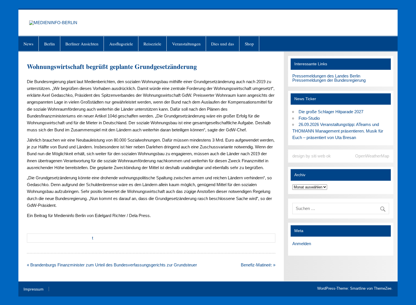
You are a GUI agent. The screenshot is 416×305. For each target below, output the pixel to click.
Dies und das (222, 44)
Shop (249, 44)
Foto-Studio (309, 118)
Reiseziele (152, 44)
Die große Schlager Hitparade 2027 (331, 111)
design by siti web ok (311, 156)
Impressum (33, 289)
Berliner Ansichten (81, 44)
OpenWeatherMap (372, 156)
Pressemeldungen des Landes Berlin (326, 75)
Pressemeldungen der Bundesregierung (329, 80)
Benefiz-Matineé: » (258, 264)
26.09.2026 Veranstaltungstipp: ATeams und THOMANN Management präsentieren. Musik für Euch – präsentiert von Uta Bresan (337, 131)
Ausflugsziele (121, 44)
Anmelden (301, 243)
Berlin (49, 44)
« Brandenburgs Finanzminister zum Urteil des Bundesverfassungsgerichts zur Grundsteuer (112, 264)
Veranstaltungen (186, 44)
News (28, 44)
